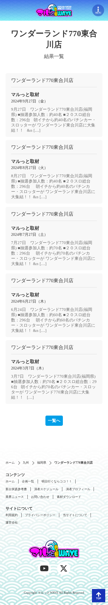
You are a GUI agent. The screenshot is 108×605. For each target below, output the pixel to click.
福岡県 (41, 462)
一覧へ (54, 420)
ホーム (10, 462)
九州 (26, 462)
